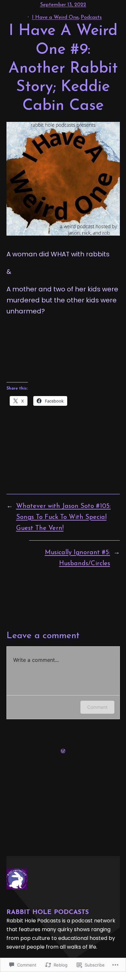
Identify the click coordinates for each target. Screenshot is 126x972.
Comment (97, 707)
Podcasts (91, 17)
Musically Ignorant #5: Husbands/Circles (77, 558)
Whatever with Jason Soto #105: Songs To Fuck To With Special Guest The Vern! (63, 517)
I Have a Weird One (55, 17)
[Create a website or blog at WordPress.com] (63, 751)
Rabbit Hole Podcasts (47, 912)
